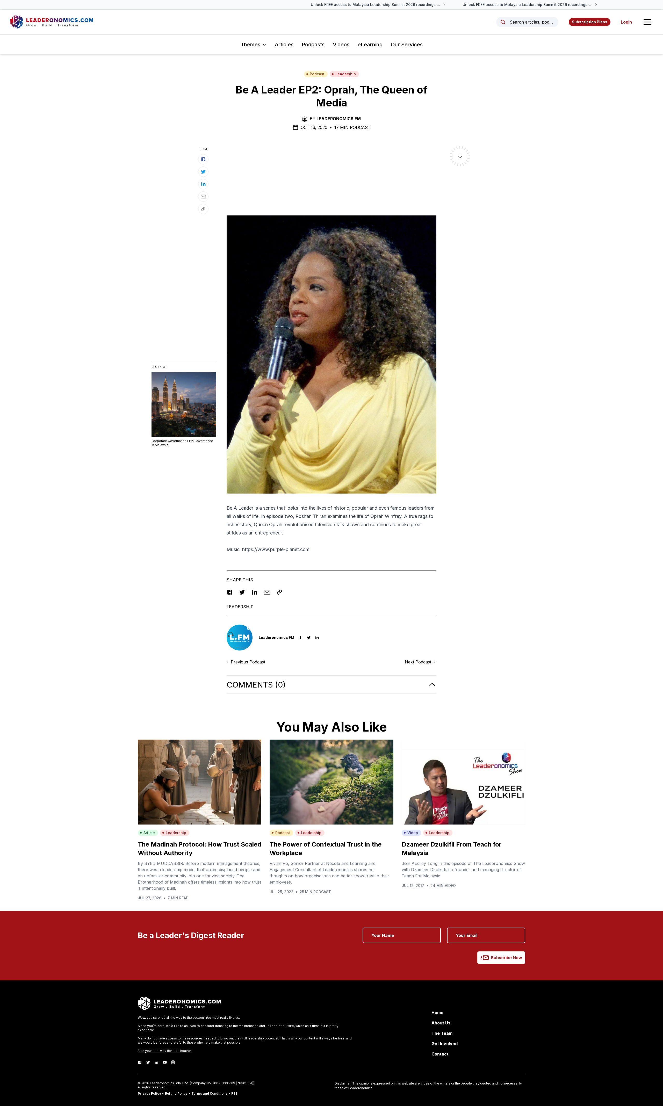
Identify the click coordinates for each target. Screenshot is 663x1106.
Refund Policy (176, 1093)
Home (437, 1012)
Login (626, 22)
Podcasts (313, 44)
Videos (341, 44)
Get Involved (444, 1043)
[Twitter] (148, 1062)
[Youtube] (165, 1062)
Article (149, 832)
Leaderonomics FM (338, 118)
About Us (440, 1022)
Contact (440, 1054)
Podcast (317, 74)
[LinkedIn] (156, 1062)
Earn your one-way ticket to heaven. (165, 1051)
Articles (284, 44)
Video (412, 832)
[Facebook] (140, 1062)
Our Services (407, 44)
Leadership (345, 74)
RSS (234, 1093)
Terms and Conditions (209, 1093)
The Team (441, 1033)
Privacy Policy (149, 1093)
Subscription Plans (589, 22)
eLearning (370, 44)
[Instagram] (173, 1062)
